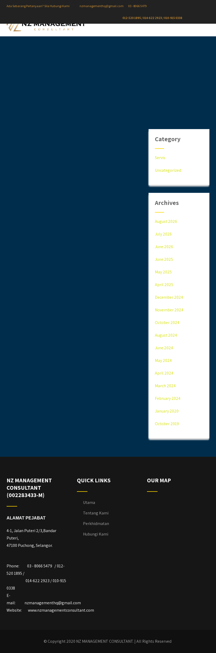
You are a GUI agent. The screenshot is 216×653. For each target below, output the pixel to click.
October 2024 (167, 322)
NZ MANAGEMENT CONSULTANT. (105, 641)
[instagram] (198, 17)
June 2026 (164, 246)
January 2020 (167, 411)
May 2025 (163, 272)
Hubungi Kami (95, 534)
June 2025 (164, 259)
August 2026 (166, 221)
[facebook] (194, 17)
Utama (89, 502)
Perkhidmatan (96, 523)
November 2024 (169, 310)
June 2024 (164, 348)
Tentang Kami (96, 513)
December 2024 (169, 297)
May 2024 (163, 360)
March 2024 (165, 386)
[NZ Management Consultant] (46, 25)
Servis (160, 157)
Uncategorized (168, 170)
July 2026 (163, 234)
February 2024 (167, 398)
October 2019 (167, 423)
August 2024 (166, 335)
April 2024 (164, 373)
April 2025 (164, 284)
